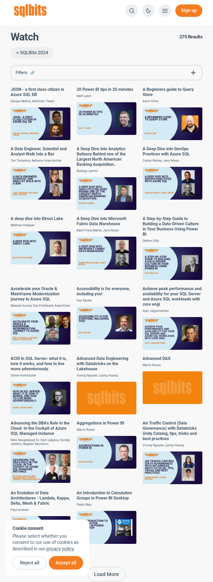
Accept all (66, 562)
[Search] (131, 10)
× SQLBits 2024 (32, 52)
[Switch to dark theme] (148, 10)
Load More (106, 574)
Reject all (29, 562)
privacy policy (60, 548)
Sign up (189, 10)
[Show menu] (165, 10)
